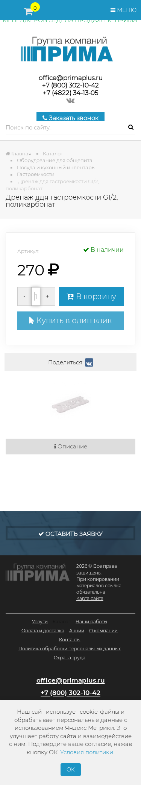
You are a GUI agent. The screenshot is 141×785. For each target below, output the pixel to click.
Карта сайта (89, 598)
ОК (71, 769)
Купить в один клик (73, 320)
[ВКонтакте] (89, 362)
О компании (103, 630)
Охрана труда (69, 657)
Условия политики (86, 752)
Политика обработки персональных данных (69, 648)
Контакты (69, 639)
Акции (76, 630)
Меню (125, 10)
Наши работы (91, 621)
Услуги (40, 621)
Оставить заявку (73, 533)
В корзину (95, 296)
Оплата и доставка (42, 630)
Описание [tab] (71, 446)
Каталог (62, 621)
